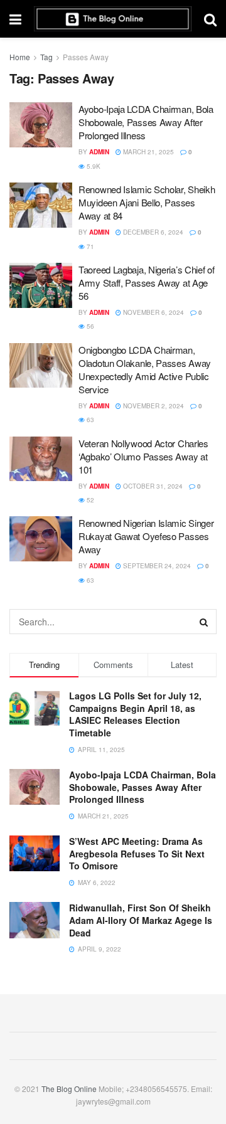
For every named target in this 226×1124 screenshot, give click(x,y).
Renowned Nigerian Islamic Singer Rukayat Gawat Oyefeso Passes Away (145, 536)
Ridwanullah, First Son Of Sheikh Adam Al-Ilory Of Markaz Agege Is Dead (140, 919)
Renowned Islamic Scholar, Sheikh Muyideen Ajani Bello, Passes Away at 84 (146, 202)
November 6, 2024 (152, 312)
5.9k (92, 166)
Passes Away (86, 56)
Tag (46, 56)
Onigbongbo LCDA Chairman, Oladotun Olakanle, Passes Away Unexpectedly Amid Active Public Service (144, 369)
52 (89, 500)
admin (99, 151)
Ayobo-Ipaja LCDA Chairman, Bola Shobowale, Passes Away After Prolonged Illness (145, 122)
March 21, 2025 (147, 151)
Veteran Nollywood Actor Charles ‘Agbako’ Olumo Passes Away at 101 (143, 456)
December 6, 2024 (152, 232)
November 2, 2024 (152, 405)
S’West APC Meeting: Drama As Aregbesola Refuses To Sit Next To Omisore (137, 853)
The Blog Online (69, 1088)
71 (89, 246)
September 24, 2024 (156, 565)
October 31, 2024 (152, 486)
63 (89, 419)
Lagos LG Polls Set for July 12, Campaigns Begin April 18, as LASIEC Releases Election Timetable (135, 714)
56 (89, 326)
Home (19, 56)
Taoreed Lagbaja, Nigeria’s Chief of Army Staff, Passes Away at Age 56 (146, 282)
